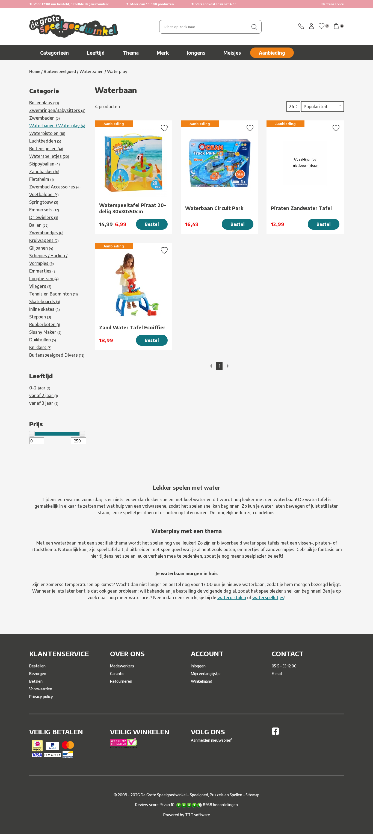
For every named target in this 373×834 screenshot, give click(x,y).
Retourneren (121, 681)
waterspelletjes (268, 597)
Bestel (152, 224)
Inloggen (198, 666)
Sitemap (252, 794)
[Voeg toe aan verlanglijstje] (164, 128)
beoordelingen (220, 804)
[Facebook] (275, 733)
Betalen (36, 681)
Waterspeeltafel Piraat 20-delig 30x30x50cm (132, 208)
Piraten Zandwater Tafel (301, 208)
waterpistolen (231, 597)
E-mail (277, 673)
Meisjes (232, 53)
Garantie (117, 673)
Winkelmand (201, 681)
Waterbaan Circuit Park (214, 208)
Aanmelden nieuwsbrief (211, 740)
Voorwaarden (40, 689)
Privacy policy (41, 696)
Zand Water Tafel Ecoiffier (132, 327)
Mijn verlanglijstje (206, 673)
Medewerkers (122, 666)
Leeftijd (96, 53)
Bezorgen (37, 673)
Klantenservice (332, 4)
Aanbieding (272, 53)
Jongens (196, 53)
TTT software (197, 814)
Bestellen (37, 666)
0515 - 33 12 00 (284, 666)
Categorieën (54, 53)
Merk (163, 53)
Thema (131, 53)
